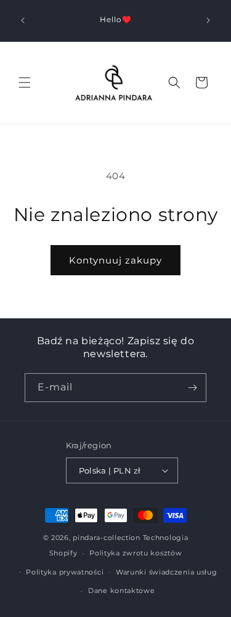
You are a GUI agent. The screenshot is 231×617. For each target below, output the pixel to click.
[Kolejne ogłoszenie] (208, 20)
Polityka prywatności (64, 572)
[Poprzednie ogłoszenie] (22, 20)
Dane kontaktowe (121, 590)
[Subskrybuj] (192, 387)
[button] (24, 82)
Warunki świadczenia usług (166, 572)
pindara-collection (106, 537)
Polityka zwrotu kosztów (135, 553)
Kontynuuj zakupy (115, 260)
